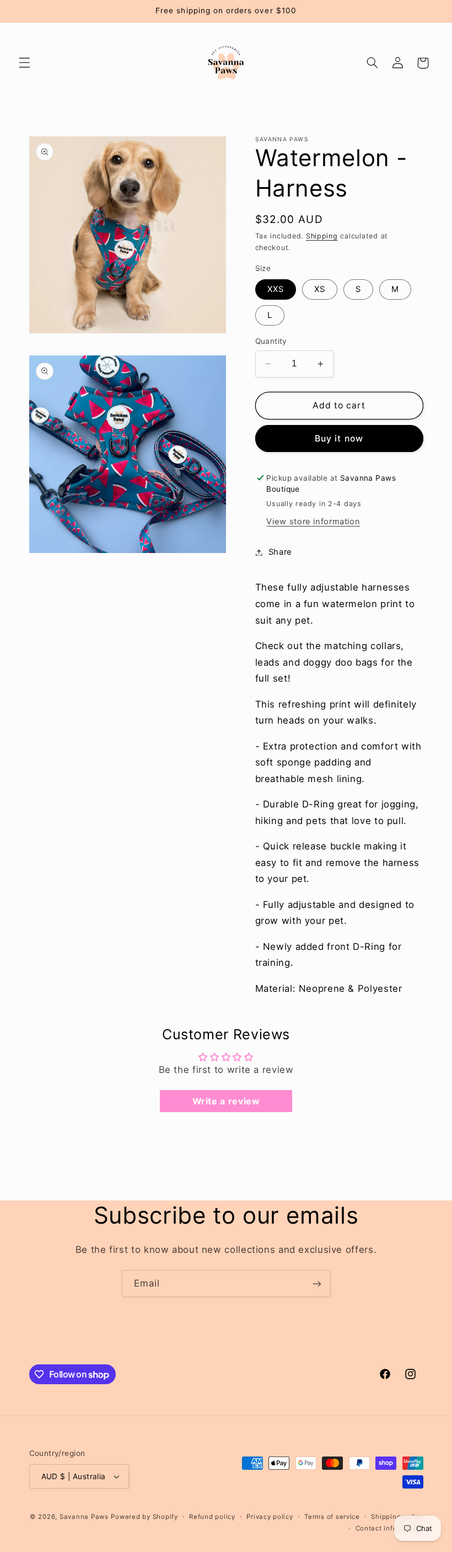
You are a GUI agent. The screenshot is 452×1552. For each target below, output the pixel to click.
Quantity (271, 341)
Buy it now (339, 438)
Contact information (389, 1528)
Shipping (322, 236)
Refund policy (212, 1517)
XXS (275, 289)
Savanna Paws (84, 1517)
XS (319, 289)
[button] (24, 63)
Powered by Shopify (144, 1517)
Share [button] (280, 552)
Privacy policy (269, 1517)
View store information (313, 522)
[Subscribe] (317, 1283)
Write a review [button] (226, 1101)
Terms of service (332, 1517)
